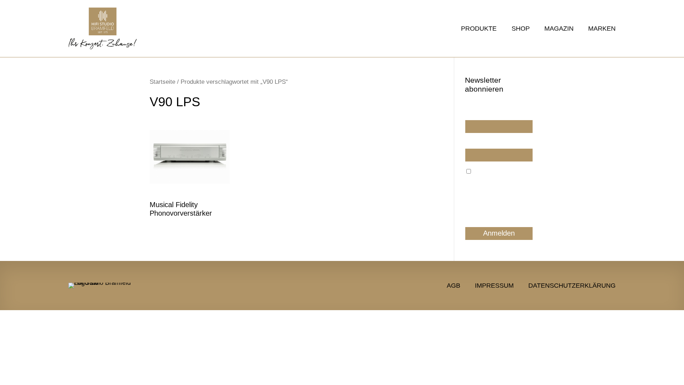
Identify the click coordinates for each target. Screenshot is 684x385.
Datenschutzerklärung (572, 285)
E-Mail (472, 142)
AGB (453, 285)
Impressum (494, 285)
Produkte (479, 29)
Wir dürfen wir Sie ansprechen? (485, 111)
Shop (520, 29)
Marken (602, 29)
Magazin (559, 29)
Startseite (162, 81)
